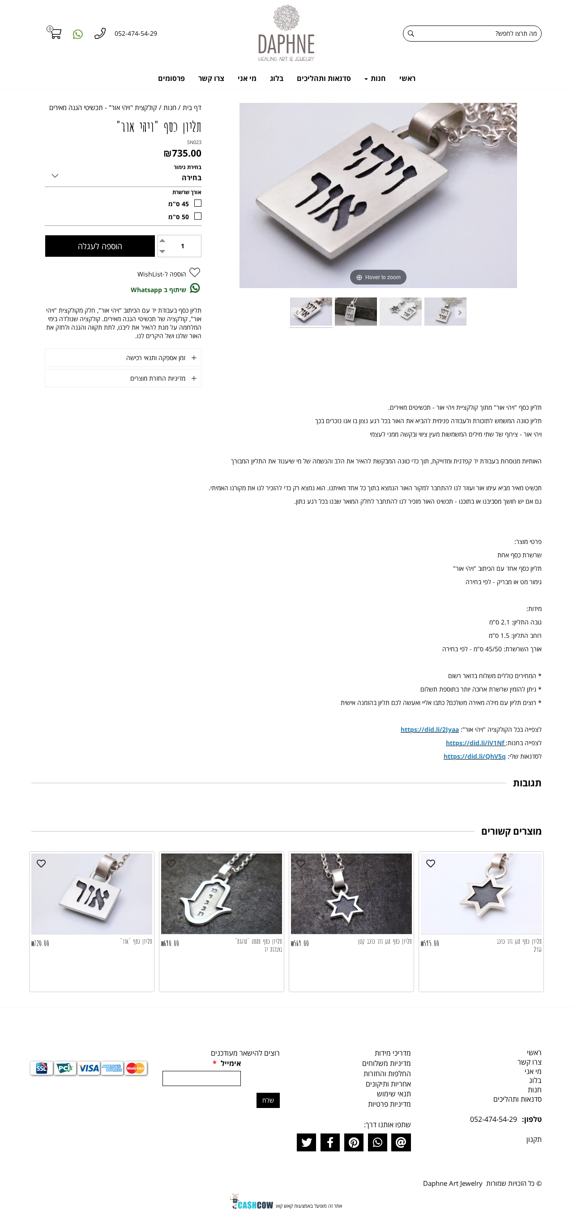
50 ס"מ (178, 216)
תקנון (534, 1139)
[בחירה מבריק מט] (123, 174)
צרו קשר (211, 78)
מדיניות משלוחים (386, 1063)
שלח (268, 1100)
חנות (377, 78)
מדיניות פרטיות (389, 1104)
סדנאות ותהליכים (324, 78)
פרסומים (171, 78)
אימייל (227, 1063)
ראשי (407, 78)
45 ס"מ (178, 204)
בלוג (276, 78)
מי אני (247, 78)
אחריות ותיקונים (388, 1084)
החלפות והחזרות (387, 1073)
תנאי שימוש (394, 1094)
